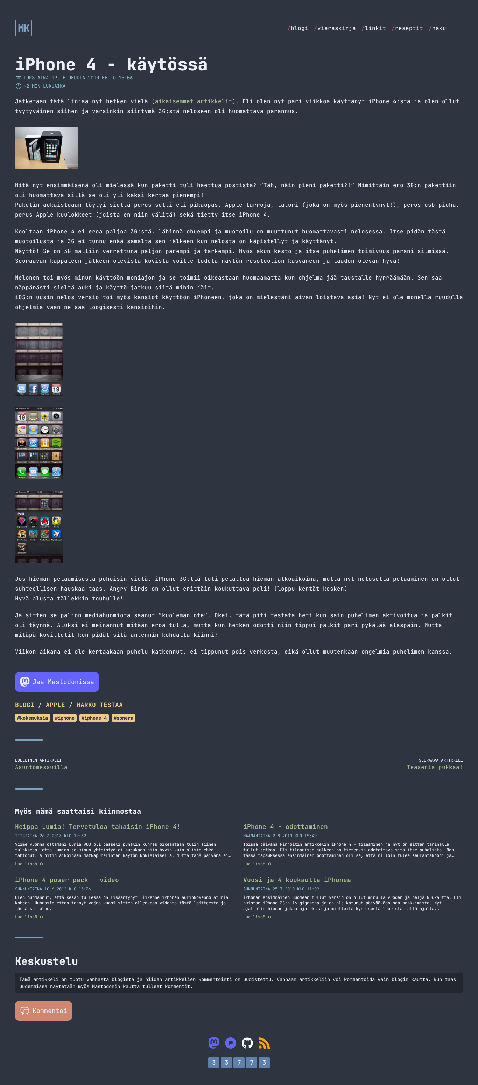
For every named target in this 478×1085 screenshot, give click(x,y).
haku (437, 28)
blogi (297, 28)
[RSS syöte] (264, 1043)
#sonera (123, 718)
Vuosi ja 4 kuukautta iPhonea (297, 880)
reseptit (407, 28)
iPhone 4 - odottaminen (285, 827)
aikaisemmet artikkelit (193, 101)
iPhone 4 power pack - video (67, 880)
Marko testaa (100, 705)
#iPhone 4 (94, 718)
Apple (55, 705)
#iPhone (65, 718)
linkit (373, 28)
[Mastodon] (213, 1043)
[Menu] (457, 28)
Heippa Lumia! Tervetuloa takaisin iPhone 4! (98, 827)
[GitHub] (247, 1043)
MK (23, 28)
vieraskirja (335, 28)
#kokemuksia (32, 718)
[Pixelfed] (230, 1043)
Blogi (24, 705)
